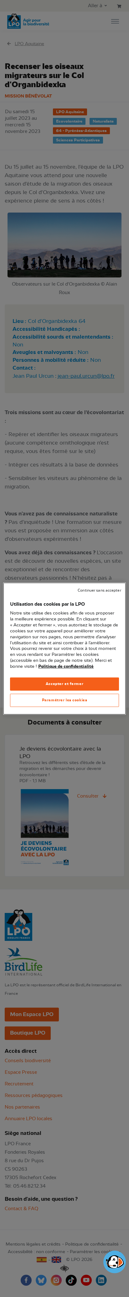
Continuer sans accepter (99, 590)
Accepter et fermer (64, 684)
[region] (64, 648)
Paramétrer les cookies (64, 700)
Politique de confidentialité (66, 666)
